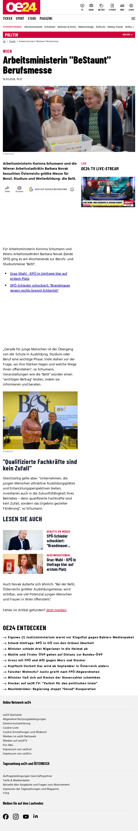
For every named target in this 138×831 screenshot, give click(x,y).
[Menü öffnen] (133, 18)
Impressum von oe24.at (17, 749)
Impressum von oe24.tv (17, 753)
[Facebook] (6, 817)
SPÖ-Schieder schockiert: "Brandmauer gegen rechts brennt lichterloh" (40, 288)
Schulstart (49, 27)
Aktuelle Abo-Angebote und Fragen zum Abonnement (36, 785)
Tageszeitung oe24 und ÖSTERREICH (26, 763)
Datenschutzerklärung (16, 723)
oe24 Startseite (12, 715)
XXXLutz (100, 27)
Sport (20, 18)
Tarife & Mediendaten (16, 780)
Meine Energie (86, 27)
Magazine (46, 18)
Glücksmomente (33, 27)
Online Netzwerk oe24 (17, 702)
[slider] (99, 201)
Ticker (7, 18)
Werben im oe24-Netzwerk (19, 736)
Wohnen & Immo (67, 27)
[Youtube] (26, 817)
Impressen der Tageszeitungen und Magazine (31, 789)
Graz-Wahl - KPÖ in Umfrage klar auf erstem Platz (38, 276)
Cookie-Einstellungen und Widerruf (25, 732)
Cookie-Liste (11, 728)
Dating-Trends (115, 27)
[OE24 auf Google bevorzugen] (72, 189)
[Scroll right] (133, 27)
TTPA (6, 793)
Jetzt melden (56, 610)
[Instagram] (16, 817)
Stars (32, 18)
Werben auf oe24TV (15, 741)
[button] (87, 201)
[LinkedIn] (36, 817)
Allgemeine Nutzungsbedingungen (24, 719)
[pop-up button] (123, 201)
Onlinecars (131, 27)
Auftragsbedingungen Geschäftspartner (27, 776)
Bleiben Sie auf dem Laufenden (23, 803)
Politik (11, 34)
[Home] (4, 41)
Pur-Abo (8, 745)
